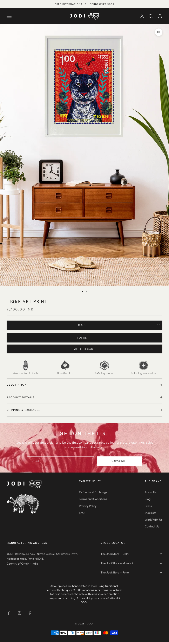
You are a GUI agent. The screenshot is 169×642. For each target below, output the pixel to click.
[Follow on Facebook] (9, 613)
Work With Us (153, 519)
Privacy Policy (87, 506)
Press (148, 506)
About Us (150, 492)
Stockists (150, 513)
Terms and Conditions (93, 499)
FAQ (81, 513)
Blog (147, 499)
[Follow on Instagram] (19, 613)
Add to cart (84, 349)
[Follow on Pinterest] (30, 613)
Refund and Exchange (93, 492)
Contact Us (152, 526)
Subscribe (120, 461)
